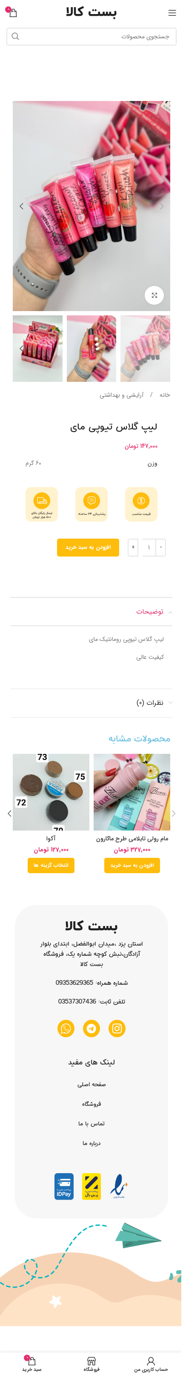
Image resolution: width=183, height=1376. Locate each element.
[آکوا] (51, 792)
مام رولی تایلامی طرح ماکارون (132, 838)
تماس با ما (91, 1123)
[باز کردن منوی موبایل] (172, 12)
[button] (161, 206)
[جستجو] (15, 37)
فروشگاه (91, 1104)
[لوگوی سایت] (91, 12)
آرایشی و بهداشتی (121, 395)
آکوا (51, 838)
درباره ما (91, 1143)
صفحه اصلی (91, 1084)
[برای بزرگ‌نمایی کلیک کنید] (154, 295)
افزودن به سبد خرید (88, 547)
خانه (164, 395)
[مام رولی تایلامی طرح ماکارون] (132, 792)
